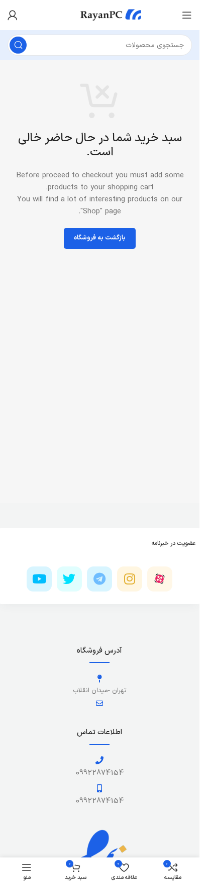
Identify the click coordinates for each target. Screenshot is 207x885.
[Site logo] (100, 15)
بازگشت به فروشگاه (100, 238)
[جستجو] (18, 45)
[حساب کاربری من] (13, 15)
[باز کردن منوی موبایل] (187, 15)
